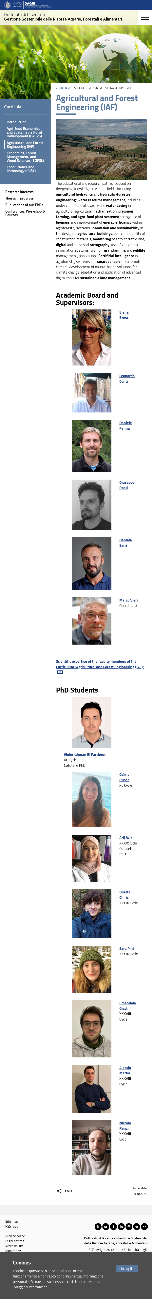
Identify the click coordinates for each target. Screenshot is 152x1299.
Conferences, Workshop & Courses (25, 213)
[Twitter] (98, 1226)
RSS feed (11, 1226)
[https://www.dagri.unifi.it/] (27, 4)
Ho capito (126, 1268)
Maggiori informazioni (31, 1287)
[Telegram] (136, 1226)
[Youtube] (105, 1226)
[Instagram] (128, 1226)
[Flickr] (144, 1226)
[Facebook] (113, 1226)
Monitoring (13, 1250)
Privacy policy (15, 1235)
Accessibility (14, 1245)
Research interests (19, 191)
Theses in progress (19, 198)
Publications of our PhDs (24, 204)
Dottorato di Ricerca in (63, 16)
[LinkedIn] (121, 1226)
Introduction (16, 122)
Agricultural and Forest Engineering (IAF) (25, 144)
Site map (11, 1221)
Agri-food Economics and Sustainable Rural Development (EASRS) (24, 132)
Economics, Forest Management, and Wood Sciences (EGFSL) (25, 156)
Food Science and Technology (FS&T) (21, 168)
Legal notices (14, 1240)
